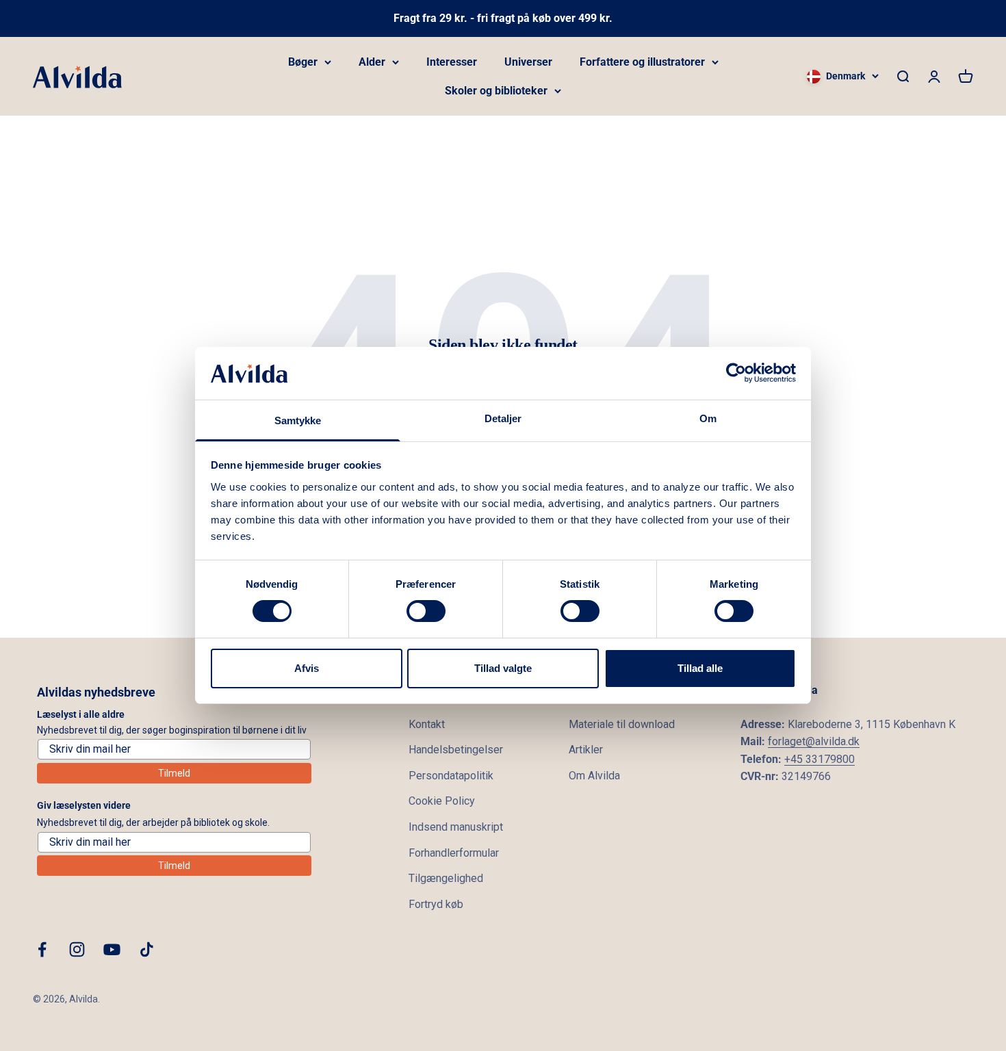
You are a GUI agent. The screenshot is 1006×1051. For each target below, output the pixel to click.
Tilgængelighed (446, 878)
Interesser (451, 61)
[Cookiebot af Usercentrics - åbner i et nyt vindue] (736, 373)
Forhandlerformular (454, 852)
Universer (528, 61)
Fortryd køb (436, 904)
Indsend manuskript (456, 826)
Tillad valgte (503, 668)
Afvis (306, 668)
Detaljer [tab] (503, 418)
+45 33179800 (819, 759)
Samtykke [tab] (298, 420)
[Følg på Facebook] (42, 949)
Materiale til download (622, 724)
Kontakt (427, 724)
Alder (372, 61)
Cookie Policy (442, 800)
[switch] (426, 611)
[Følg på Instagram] (77, 949)
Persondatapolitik (451, 775)
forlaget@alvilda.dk (814, 741)
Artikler (586, 749)
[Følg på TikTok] (147, 949)
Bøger (303, 61)
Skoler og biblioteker (496, 90)
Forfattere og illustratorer (642, 61)
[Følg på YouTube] (112, 949)
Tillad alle (700, 668)
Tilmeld (174, 773)
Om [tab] (708, 418)
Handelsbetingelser (456, 749)
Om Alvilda (594, 775)
